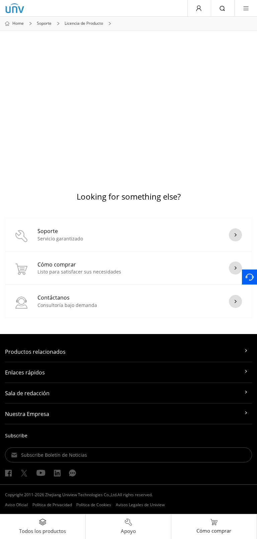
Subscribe (16, 435)
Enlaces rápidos (25, 372)
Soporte (44, 23)
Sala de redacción (27, 393)
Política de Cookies (93, 505)
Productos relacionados (35, 351)
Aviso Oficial (16, 505)
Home (18, 23)
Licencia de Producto (84, 23)
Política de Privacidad (52, 505)
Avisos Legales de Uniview (140, 505)
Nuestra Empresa (27, 414)
